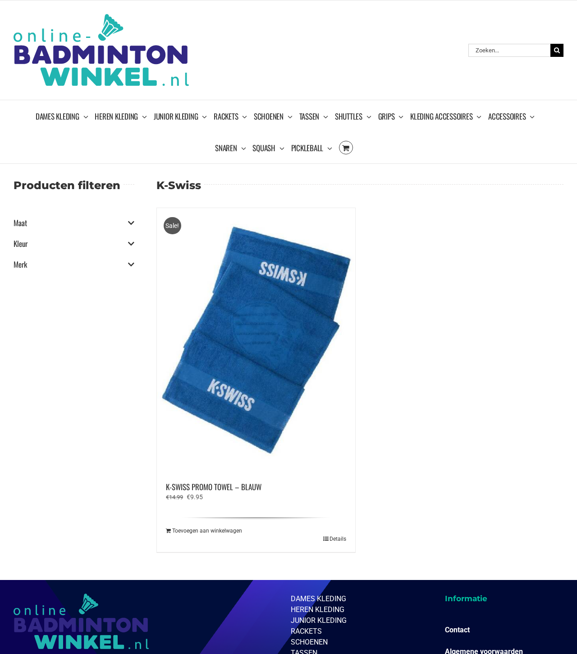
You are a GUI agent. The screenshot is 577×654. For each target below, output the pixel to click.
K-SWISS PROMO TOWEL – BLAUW (213, 486)
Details (338, 539)
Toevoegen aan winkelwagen (207, 531)
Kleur (20, 243)
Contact (457, 630)
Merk (20, 264)
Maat (20, 223)
